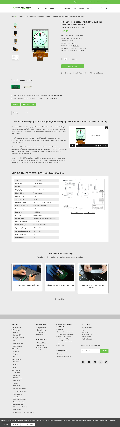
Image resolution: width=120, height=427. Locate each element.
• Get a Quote (85, 332)
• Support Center (41, 328)
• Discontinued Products (20, 407)
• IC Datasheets (41, 332)
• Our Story (59, 330)
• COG (14, 357)
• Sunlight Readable (18, 338)
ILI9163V (76, 46)
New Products (16, 328)
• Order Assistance (86, 334)
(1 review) (73, 27)
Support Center (78, 2)
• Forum (38, 350)
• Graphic (15, 354)
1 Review (26, 113)
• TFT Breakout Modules (20, 391)
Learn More (61, 299)
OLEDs (52, 8)
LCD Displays (16, 349)
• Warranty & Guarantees (63, 336)
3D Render (83, 48)
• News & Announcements (64, 341)
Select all (15, 104)
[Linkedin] (95, 362)
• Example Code (41, 330)
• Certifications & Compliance (65, 334)
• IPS (14, 340)
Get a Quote (90, 2)
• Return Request (86, 337)
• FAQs (58, 343)
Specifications (73, 48)
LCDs (45, 8)
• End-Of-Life (17, 410)
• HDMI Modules (18, 343)
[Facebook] (83, 362)
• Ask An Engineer (41, 347)
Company (90, 8)
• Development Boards (19, 388)
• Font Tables (40, 334)
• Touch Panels (17, 394)
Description (16, 113)
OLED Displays (16, 359)
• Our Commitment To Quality (65, 332)
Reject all (15, 424)
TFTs (39, 8)
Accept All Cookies (28, 424)
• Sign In (83, 330)
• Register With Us (86, 328)
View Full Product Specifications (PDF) (83, 213)
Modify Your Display (81, 73)
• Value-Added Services (20, 402)
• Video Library (40, 345)
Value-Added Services (97, 73)
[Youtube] (89, 362)
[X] (100, 362)
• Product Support (86, 339)
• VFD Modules (17, 378)
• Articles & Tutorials (42, 343)
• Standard (16, 332)
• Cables (15, 383)
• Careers (59, 354)
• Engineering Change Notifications (23, 412)
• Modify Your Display (19, 399)
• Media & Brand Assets (63, 356)
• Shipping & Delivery (62, 339)
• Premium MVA (17, 335)
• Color (15, 367)
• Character (16, 351)
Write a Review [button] (80, 27)
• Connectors (16, 386)
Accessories (67, 8)
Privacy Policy (112, 420)
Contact (98, 2)
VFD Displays (16, 370)
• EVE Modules (17, 346)
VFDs (58, 8)
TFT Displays (16, 330)
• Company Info (60, 345)
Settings (6, 424)
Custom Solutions (79, 8)
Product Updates (17, 405)
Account (105, 2)
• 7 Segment (16, 372)
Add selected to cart (28, 104)
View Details (58, 95)
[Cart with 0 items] (102, 8)
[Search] (106, 8)
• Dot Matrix (16, 375)
